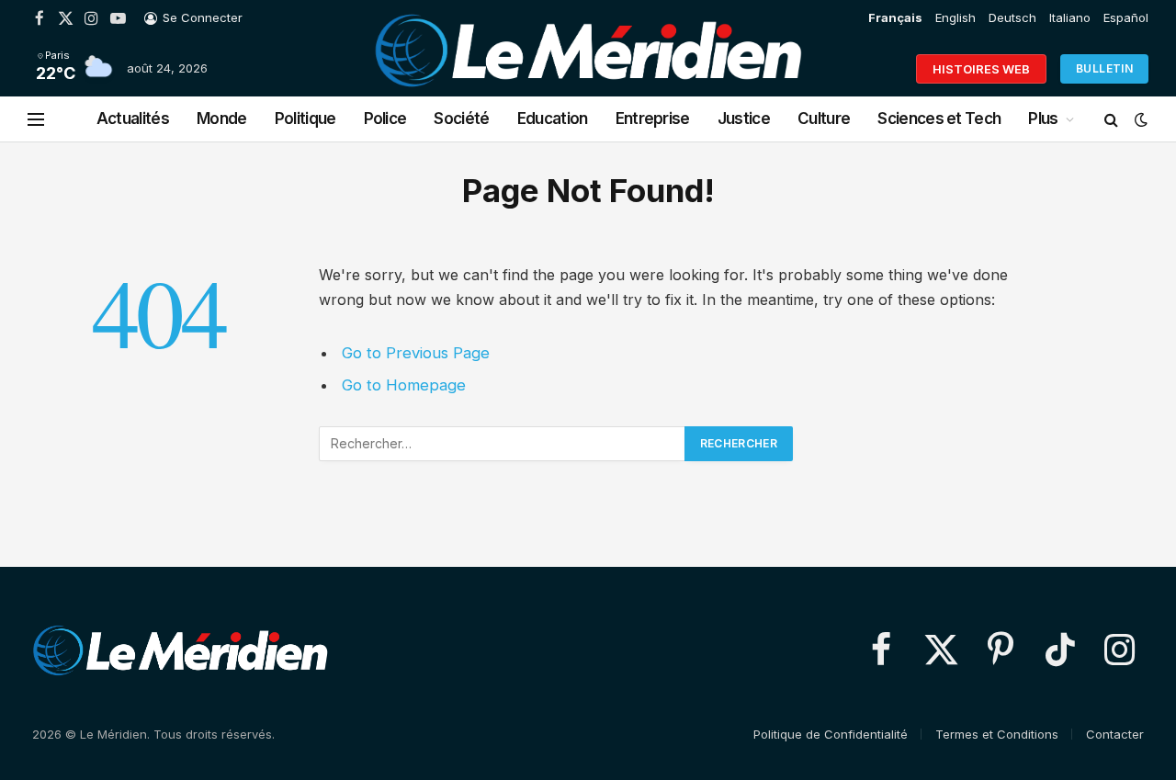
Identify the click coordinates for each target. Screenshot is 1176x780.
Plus (1042, 118)
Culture (823, 118)
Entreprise (653, 118)
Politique (305, 118)
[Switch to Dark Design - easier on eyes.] (1139, 119)
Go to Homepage (404, 385)
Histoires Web (981, 69)
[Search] (1111, 119)
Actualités (132, 118)
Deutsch (1012, 17)
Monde (222, 118)
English (955, 17)
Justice (744, 118)
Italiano (1070, 17)
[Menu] (36, 119)
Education (552, 118)
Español (1125, 17)
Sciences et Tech (939, 118)
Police (385, 118)
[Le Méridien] (588, 69)
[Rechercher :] (502, 443)
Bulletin (1104, 68)
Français (895, 17)
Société (461, 118)
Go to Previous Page (416, 353)
